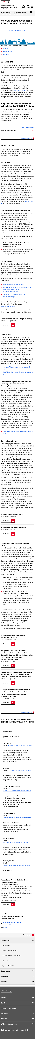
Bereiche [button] (4, 981)
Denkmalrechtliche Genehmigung (13, 284)
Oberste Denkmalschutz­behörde (18, 14)
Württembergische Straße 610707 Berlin (12, 923)
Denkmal (4, 14)
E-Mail (5, 928)
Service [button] (3, 998)
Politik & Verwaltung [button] (8, 1008)
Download (6, 325)
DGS (6, 961)
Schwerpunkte (7, 51)
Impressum (6, 945)
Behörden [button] (4, 1003)
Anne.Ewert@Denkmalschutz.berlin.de (19, 745)
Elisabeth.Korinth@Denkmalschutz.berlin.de (17, 818)
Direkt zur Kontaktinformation (16, 30)
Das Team (6, 54)
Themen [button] (4, 1019)
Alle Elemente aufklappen (26, 127)
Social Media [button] (5, 971)
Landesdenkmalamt (20, 90)
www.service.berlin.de (8, 306)
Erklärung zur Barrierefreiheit (12, 955)
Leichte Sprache (10, 966)
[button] (32, 12)
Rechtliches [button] (5, 940)
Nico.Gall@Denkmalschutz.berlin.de (19, 770)
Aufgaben (6, 48)
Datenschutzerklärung (10, 950)
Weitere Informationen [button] (8, 130)
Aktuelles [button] (4, 1013)
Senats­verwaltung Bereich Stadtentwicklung (13, 12)
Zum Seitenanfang (26, 138)
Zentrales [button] (4, 976)
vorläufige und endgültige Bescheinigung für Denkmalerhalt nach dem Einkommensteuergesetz (17, 289)
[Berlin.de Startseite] (5, 1)
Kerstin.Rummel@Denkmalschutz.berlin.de (16, 865)
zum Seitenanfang (25, 935)
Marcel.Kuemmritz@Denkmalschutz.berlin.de (17, 842)
